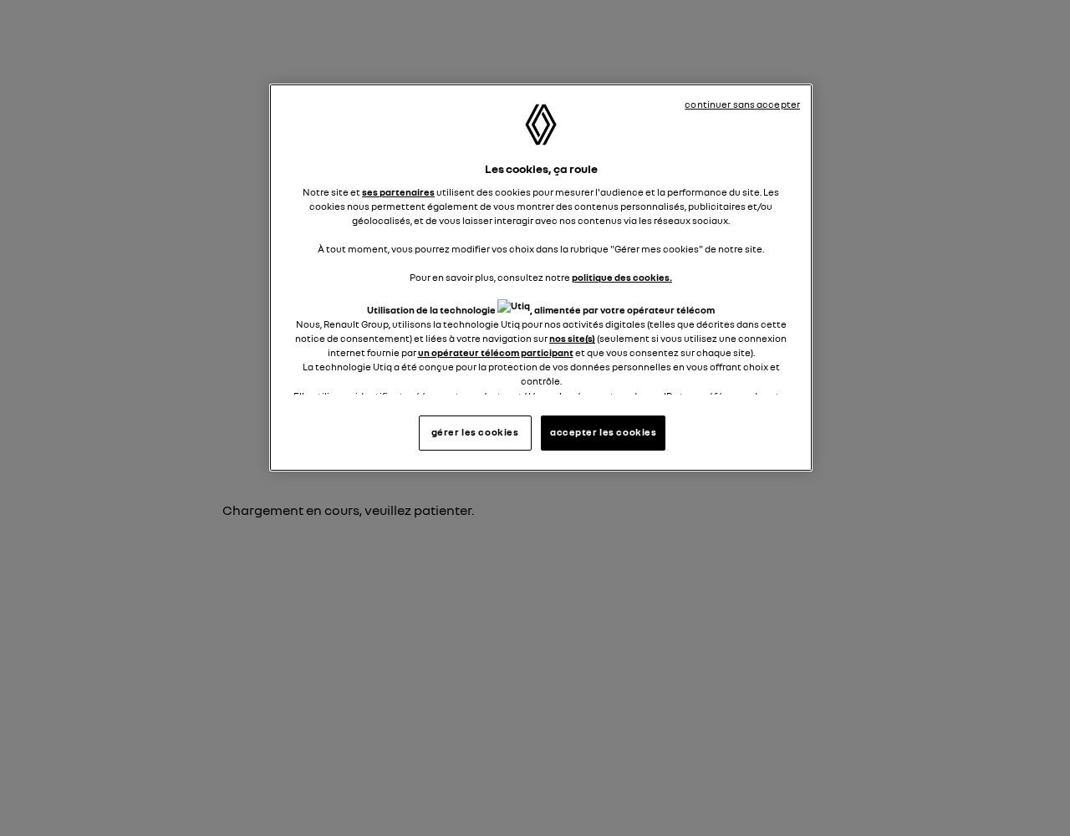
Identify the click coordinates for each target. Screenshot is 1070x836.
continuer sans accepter (742, 104)
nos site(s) (572, 338)
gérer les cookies (475, 432)
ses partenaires (398, 192)
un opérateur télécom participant (495, 353)
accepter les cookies (603, 432)
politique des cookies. (622, 277)
